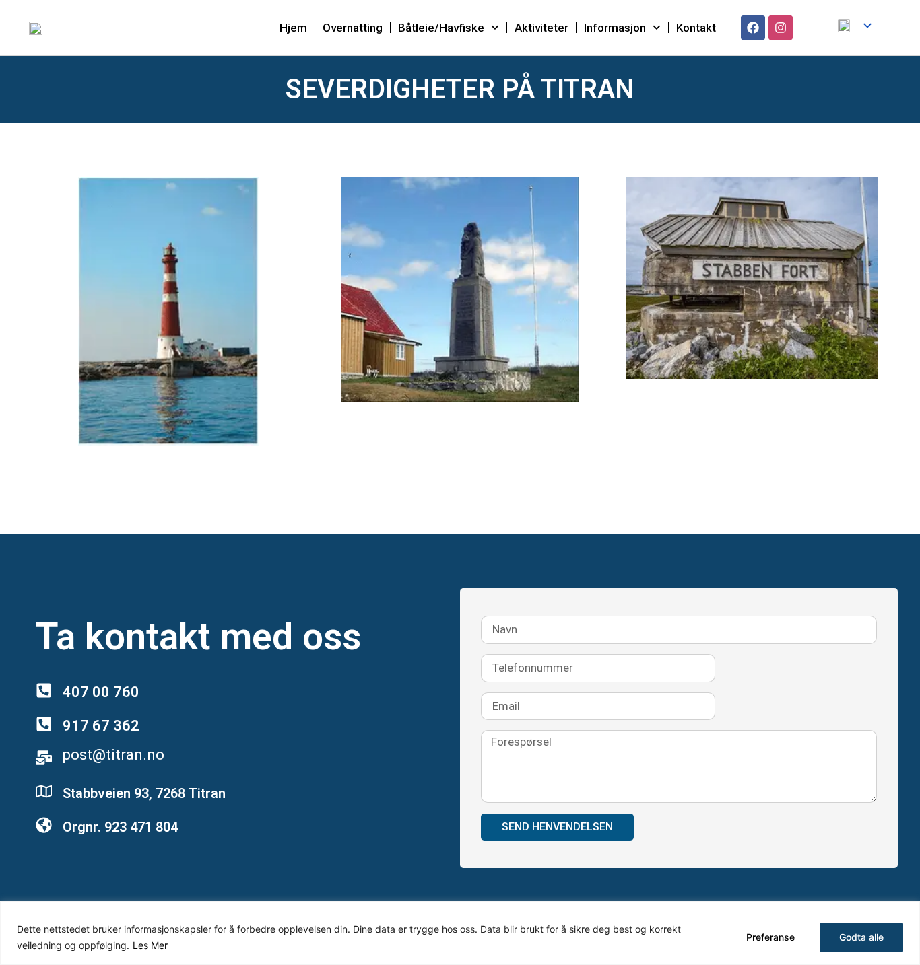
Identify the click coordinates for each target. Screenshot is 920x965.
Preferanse (770, 937)
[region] (460, 933)
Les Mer (150, 945)
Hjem (293, 27)
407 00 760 (101, 692)
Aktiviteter (541, 27)
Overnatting (353, 27)
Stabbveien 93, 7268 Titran (144, 793)
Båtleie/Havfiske (441, 27)
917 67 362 (101, 725)
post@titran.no (113, 754)
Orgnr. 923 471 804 (120, 827)
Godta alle (861, 937)
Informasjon (615, 27)
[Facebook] (753, 27)
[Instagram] (780, 27)
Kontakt (696, 27)
